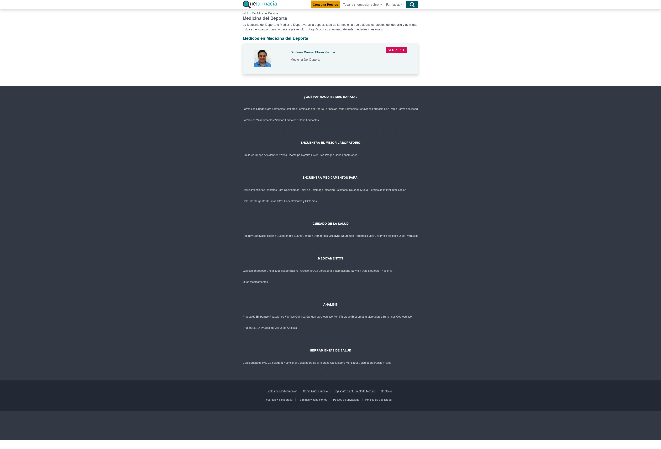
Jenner (273, 155)
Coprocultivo (404, 316)
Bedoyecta (259, 236)
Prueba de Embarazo (256, 316)
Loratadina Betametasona (334, 271)
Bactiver (294, 271)
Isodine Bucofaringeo (280, 236)
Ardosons (306, 271)
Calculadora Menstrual (344, 363)
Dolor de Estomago (311, 190)
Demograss (321, 236)
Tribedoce (260, 271)
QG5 (315, 271)
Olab (321, 155)
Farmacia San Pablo (384, 109)
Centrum (307, 236)
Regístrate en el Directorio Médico (354, 391)
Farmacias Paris (334, 109)
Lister (314, 155)
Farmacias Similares (284, 109)
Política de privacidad (346, 400)
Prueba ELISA (251, 328)
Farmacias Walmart (272, 120)
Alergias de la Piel (380, 190)
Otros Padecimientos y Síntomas (297, 201)
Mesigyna (334, 236)
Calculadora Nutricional (282, 363)
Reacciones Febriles (282, 316)
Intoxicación (399, 190)
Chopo (259, 155)
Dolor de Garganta (254, 201)
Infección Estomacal (336, 190)
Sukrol (298, 236)
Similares (248, 155)
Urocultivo (326, 316)
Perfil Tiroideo (342, 316)
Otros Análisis (288, 328)
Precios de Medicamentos (281, 391)
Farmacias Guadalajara (257, 109)
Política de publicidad (378, 400)
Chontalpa (294, 155)
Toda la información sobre (361, 4)
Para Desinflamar (288, 190)
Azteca (283, 155)
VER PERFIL (396, 50)
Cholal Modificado (277, 271)
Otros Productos (408, 236)
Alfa (266, 155)
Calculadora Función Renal (375, 363)
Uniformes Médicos (386, 236)
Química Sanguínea (307, 316)
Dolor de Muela (358, 190)
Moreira (305, 155)
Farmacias (393, 4)
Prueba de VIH (270, 328)
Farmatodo (291, 120)
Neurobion (347, 236)
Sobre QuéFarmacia (315, 391)
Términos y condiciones (312, 400)
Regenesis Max (364, 236)
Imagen (329, 155)
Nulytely (356, 271)
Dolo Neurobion (371, 271)
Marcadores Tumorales (382, 316)
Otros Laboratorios (346, 155)
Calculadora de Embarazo (313, 363)
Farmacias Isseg (408, 109)
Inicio (246, 13)
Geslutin (248, 271)
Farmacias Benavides (358, 109)
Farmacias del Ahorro (311, 109)
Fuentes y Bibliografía (279, 400)
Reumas (271, 201)
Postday (248, 236)
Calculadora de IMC (255, 363)
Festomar (387, 271)
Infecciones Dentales (264, 190)
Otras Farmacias (309, 120)
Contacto (386, 391)
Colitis (246, 190)
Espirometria (359, 316)
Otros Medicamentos (255, 282)
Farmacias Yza (252, 120)
